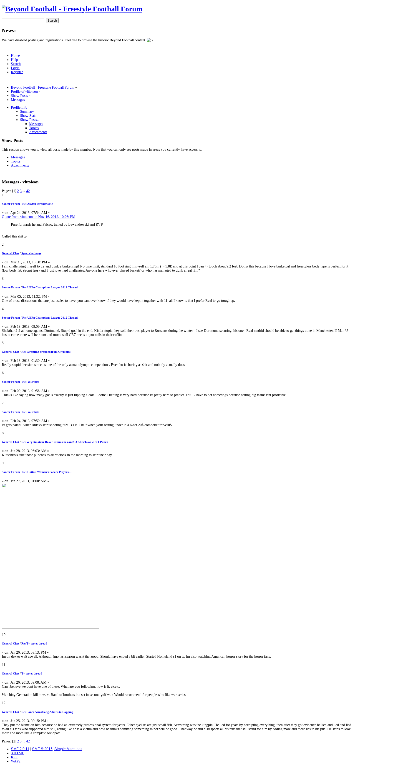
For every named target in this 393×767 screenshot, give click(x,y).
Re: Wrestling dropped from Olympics (46, 351)
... (24, 191)
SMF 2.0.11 (20, 749)
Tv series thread (31, 673)
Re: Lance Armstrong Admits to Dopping (47, 712)
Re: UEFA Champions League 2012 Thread (50, 287)
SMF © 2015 (42, 749)
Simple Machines (68, 749)
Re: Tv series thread (34, 643)
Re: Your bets (30, 381)
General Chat (10, 253)
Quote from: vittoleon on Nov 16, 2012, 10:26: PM (38, 217)
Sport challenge (31, 253)
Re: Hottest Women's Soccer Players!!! (46, 472)
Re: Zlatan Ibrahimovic (37, 203)
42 (28, 191)
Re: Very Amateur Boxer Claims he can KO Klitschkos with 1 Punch (64, 442)
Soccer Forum (11, 203)
